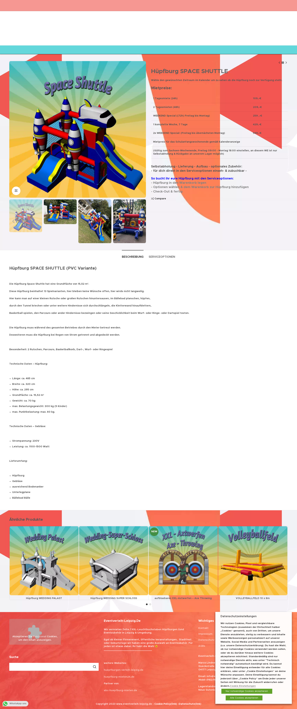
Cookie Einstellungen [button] (243, 686)
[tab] (133, 255)
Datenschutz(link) (190, 704)
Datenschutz (206, 640)
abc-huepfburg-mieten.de (120, 690)
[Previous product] (279, 63)
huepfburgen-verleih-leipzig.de (123, 670)
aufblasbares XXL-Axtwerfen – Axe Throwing (183, 598)
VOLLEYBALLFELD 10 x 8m (253, 598)
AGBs (201, 646)
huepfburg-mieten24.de (119, 677)
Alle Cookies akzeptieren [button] (244, 698)
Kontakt (203, 628)
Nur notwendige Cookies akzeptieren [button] (247, 691)
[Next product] (286, 63)
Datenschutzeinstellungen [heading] (239, 616)
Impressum (205, 634)
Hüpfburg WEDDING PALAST (44, 598)
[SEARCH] (95, 667)
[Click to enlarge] (16, 191)
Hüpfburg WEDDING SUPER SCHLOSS (113, 598)
